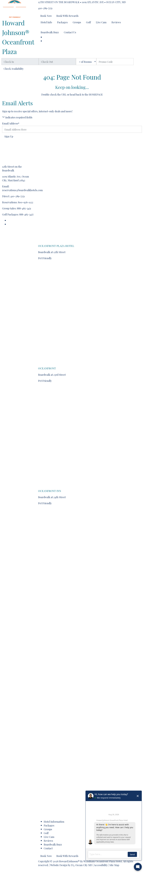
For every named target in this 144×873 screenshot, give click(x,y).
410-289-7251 (45, 8)
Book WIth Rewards (67, 15)
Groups (77, 22)
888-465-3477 (26, 214)
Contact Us (70, 32)
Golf (88, 22)
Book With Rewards (67, 855)
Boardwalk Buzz (50, 32)
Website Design (58, 865)
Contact (48, 848)
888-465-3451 (24, 208)
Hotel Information (54, 821)
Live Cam (101, 22)
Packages (62, 22)
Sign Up (8, 136)
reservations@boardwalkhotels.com (22, 190)
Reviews (116, 22)
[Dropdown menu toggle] (40, 27)
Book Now (46, 15)
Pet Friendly (45, 258)
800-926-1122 (25, 202)
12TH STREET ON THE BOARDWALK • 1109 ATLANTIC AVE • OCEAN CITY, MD (82, 2)
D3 (72, 865)
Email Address (10, 123)
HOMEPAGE (96, 94)
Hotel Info (46, 22)
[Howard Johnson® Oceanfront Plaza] (14, 7)
